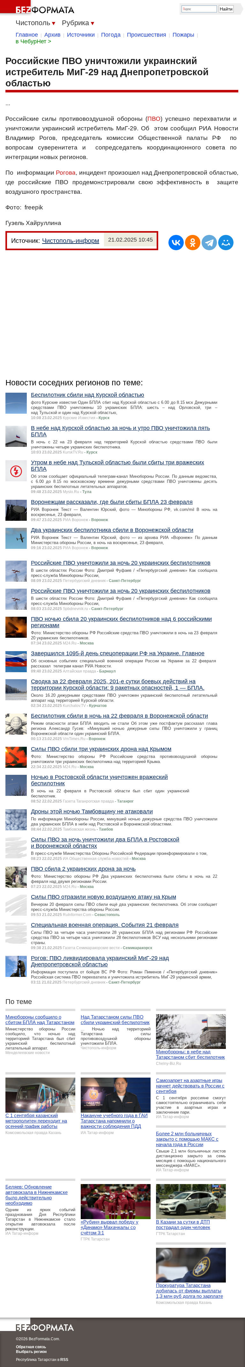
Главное (27, 35)
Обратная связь (31, 1347)
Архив (52, 35)
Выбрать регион (31, 1351)
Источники (81, 35)
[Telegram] (209, 242)
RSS (64, 1359)
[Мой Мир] (226, 242)
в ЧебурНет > (33, 41)
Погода (111, 35)
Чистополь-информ (70, 240)
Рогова (66, 172)
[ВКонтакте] (176, 242)
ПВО (153, 118)
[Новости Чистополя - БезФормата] (38, 8)
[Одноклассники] (192, 242)
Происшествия (146, 35)
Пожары (183, 35)
